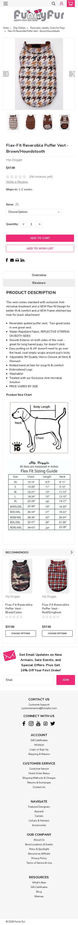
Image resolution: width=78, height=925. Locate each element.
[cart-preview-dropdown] (70, 3)
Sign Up (44, 749)
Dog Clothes (19, 27)
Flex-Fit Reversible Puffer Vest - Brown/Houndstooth (34, 31)
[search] (53, 4)
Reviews (39, 283)
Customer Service (39, 768)
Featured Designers (39, 806)
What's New (39, 882)
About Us (39, 839)
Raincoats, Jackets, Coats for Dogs (47, 27)
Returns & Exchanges (39, 782)
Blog (39, 891)
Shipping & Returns (39, 754)
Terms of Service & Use (39, 862)
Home (6, 27)
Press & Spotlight (39, 849)
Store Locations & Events (39, 844)
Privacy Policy (39, 858)
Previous (6, 74)
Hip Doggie (12, 596)
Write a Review (17, 182)
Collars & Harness (39, 820)
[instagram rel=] (31, 723)
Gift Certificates (39, 740)
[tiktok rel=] (45, 723)
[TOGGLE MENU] (5, 4)
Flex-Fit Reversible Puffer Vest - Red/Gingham (55, 608)
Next (72, 74)
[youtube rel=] (38, 723)
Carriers (39, 816)
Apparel (39, 811)
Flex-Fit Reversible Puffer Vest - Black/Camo (18, 608)
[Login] (61, 4)
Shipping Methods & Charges (39, 778)
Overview (39, 275)
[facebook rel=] (23, 723)
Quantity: (12, 224)
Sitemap (39, 896)
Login (32, 749)
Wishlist (39, 744)
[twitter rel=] (52, 723)
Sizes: (12, 204)
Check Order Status (39, 773)
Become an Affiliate (39, 853)
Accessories (39, 825)
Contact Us (39, 787)
